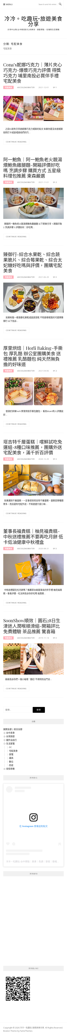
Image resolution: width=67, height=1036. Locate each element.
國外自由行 (11, 740)
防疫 (11, 765)
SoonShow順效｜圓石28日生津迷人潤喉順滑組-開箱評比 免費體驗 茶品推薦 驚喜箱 (31, 625)
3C (10, 747)
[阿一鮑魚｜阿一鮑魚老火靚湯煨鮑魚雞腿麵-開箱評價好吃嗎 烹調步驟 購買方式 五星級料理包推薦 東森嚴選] (33, 203)
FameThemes (26, 1031)
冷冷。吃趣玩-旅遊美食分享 (33, 21)
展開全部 (7, 729)
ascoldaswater (26, 87)
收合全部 (18, 729)
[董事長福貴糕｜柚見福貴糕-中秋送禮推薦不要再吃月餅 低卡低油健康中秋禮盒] (33, 569)
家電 (11, 754)
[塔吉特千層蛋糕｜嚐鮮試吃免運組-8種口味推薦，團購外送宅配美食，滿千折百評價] (33, 479)
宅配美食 (8, 87)
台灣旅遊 (10, 736)
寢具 (11, 757)
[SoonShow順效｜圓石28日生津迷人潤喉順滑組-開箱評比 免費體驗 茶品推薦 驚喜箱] (33, 658)
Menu (9, 4)
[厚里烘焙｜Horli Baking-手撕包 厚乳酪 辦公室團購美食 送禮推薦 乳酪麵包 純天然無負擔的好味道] (33, 391)
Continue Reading (16, 141)
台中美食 (10, 732)
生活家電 (10, 743)
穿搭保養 (10, 768)
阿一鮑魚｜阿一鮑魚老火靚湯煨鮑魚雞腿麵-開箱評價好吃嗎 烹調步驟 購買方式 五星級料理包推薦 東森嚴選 (32, 167)
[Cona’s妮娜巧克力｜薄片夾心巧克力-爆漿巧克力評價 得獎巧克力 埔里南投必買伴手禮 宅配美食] (33, 108)
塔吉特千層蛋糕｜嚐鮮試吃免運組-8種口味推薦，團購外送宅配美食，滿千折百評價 (32, 447)
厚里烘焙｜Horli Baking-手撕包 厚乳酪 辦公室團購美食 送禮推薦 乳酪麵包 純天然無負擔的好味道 (33, 356)
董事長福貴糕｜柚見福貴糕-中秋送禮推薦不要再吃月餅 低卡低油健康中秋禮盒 (33, 536)
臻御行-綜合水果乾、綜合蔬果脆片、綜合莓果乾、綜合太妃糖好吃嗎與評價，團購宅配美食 (32, 262)
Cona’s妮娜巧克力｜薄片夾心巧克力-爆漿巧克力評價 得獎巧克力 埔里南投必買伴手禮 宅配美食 (32, 73)
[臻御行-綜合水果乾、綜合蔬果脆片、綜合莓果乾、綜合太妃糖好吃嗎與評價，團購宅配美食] (33, 297)
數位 (11, 761)
